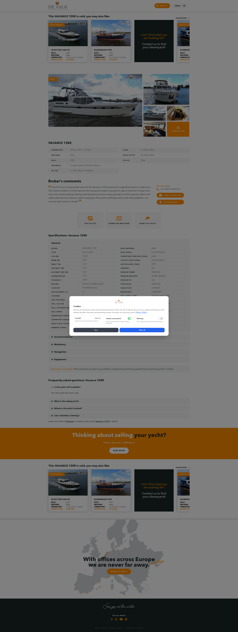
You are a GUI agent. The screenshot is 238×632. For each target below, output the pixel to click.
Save (96, 330)
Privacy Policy (141, 312)
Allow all (142, 330)
